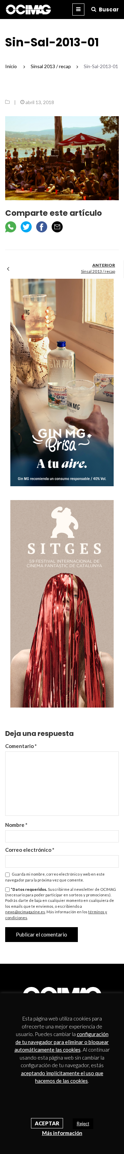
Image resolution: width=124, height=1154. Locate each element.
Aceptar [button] (47, 1123)
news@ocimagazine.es (25, 912)
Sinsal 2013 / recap (98, 271)
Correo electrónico (29, 850)
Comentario (21, 746)
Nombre (16, 825)
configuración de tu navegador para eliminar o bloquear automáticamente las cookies (61, 1042)
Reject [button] (83, 1123)
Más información (62, 1133)
